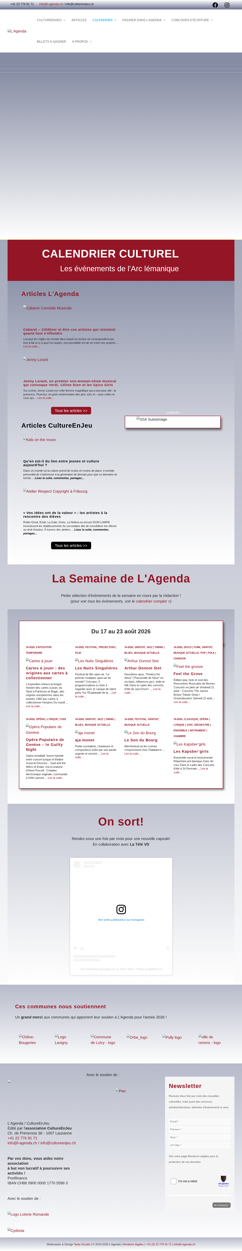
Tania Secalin (82, 1244)
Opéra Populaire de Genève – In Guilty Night (45, 745)
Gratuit (140, 647)
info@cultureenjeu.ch (79, 4)
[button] (63, 20)
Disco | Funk (192, 647)
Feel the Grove (188, 674)
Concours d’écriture (190, 20)
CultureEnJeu (49, 20)
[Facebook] (215, 5)
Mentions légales (133, 1244)
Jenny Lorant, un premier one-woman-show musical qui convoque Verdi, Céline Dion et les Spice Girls (69, 383)
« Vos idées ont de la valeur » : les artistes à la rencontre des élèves (65, 514)
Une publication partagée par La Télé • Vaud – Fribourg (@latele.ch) (121, 969)
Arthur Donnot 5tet (142, 668)
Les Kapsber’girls (191, 751)
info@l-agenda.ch (51, 4)
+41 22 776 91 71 (22, 1138)
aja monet (85, 740)
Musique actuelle (147, 652)
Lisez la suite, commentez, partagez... (59, 478)
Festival (91, 647)
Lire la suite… (31, 346)
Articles (79, 20)
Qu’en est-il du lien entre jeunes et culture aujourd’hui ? (61, 463)
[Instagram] (227, 5)
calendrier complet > (153, 601)
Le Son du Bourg (140, 740)
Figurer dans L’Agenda (142, 20)
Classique (191, 719)
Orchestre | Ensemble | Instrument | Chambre (192, 730)
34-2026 (30, 647)
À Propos (80, 41)
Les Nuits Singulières (96, 668)
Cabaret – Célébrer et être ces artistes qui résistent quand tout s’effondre (69, 331)
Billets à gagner (51, 41)
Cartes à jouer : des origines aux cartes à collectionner (47, 673)
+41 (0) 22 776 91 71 (158, 1244)
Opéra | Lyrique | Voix (51, 719)
